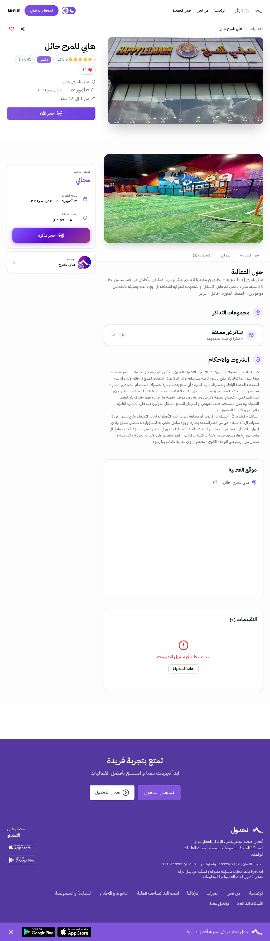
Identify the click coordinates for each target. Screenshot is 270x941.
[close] (11, 932)
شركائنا (192, 893)
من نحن (202, 10)
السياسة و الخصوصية (73, 893)
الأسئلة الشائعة (250, 904)
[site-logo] (248, 10)
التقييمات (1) (202, 255)
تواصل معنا (219, 904)
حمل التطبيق (181, 10)
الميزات (212, 893)
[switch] (69, 10)
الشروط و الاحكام (114, 893)
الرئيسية (219, 10)
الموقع (226, 255)
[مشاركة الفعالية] (22, 29)
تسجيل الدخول (41, 10)
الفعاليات (256, 29)
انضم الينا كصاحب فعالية (158, 893)
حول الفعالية (249, 255)
